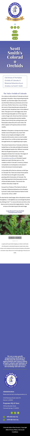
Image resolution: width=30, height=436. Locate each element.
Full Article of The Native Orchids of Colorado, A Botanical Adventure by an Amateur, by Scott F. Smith (14, 82)
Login (14, 38)
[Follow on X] (15, 27)
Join (14, 31)
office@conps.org (12, 416)
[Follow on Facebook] (12, 27)
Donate (14, 35)
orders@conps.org (12, 419)
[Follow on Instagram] (18, 27)
